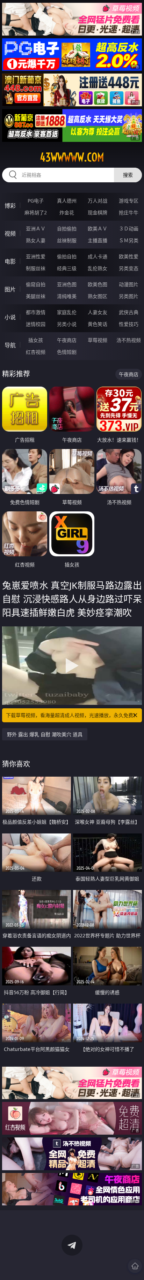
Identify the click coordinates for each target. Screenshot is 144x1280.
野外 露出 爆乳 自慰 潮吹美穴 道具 (44, 734)
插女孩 (35, 340)
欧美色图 (97, 284)
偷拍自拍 (67, 256)
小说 (10, 317)
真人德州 (67, 200)
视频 (10, 233)
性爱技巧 (128, 324)
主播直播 (97, 240)
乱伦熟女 (97, 268)
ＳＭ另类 (128, 240)
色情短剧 (67, 352)
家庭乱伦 (67, 312)
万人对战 (97, 200)
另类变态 (128, 268)
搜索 (128, 175)
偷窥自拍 (35, 284)
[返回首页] (135, 1266)
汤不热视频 (128, 340)
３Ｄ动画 (128, 228)
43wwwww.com (72, 157)
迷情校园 (35, 324)
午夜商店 (67, 340)
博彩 (10, 205)
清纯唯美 (67, 296)
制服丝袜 (35, 268)
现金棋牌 (97, 212)
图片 (10, 289)
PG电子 (36, 200)
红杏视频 (35, 352)
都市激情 (35, 312)
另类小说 (67, 324)
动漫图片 (128, 284)
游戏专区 (128, 200)
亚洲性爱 (35, 256)
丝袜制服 (67, 240)
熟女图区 (97, 296)
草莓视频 (97, 340)
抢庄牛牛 (128, 212)
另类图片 (128, 296)
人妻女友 (97, 312)
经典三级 (67, 268)
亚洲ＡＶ (35, 228)
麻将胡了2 (35, 212)
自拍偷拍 (67, 228)
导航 (10, 345)
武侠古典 (128, 312)
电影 (10, 261)
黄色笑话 (97, 324)
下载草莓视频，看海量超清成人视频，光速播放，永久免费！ (72, 715)
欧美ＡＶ (97, 228)
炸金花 (66, 212)
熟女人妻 (35, 240)
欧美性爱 (128, 256)
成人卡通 (97, 256)
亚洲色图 (67, 284)
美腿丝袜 (35, 296)
